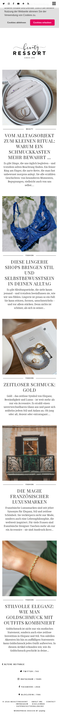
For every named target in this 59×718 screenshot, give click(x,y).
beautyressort (19, 702)
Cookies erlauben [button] (42, 22)
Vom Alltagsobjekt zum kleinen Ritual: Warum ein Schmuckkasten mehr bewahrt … (29, 146)
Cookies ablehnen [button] (16, 22)
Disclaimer (38, 704)
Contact (51, 702)
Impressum (22, 704)
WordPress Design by (29, 711)
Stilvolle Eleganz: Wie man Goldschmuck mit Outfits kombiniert (29, 614)
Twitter (30, 671)
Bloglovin (30, 695)
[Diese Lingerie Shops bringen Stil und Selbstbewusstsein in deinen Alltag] (29, 224)
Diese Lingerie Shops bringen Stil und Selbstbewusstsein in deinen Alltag (29, 273)
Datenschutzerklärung (30, 706)
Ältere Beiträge (14, 664)
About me (37, 702)
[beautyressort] (29, 48)
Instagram (30, 679)
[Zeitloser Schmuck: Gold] (29, 346)
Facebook (30, 687)
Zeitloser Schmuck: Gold (30, 387)
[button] (36, 15)
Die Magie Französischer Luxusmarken (29, 496)
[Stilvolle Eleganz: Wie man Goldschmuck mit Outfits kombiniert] (29, 568)
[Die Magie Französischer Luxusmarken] (29, 453)
